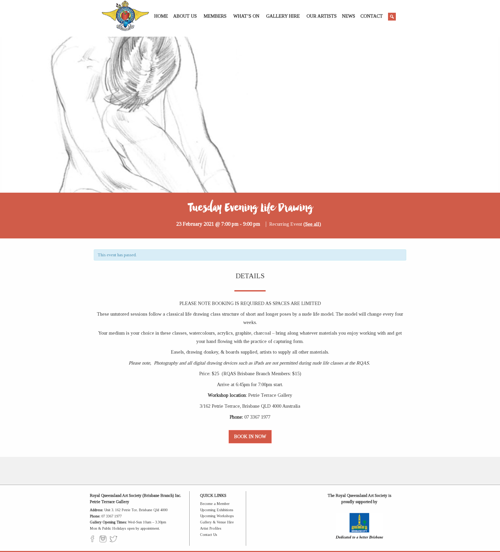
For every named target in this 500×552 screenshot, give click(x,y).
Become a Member (215, 504)
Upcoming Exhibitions (216, 510)
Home (161, 16)
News (348, 16)
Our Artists (322, 16)
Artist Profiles (210, 528)
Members (215, 16)
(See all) (312, 224)
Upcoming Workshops (217, 516)
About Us (185, 16)
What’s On (246, 16)
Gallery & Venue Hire (217, 522)
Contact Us (208, 535)
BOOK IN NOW (250, 436)
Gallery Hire (283, 16)
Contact (371, 16)
